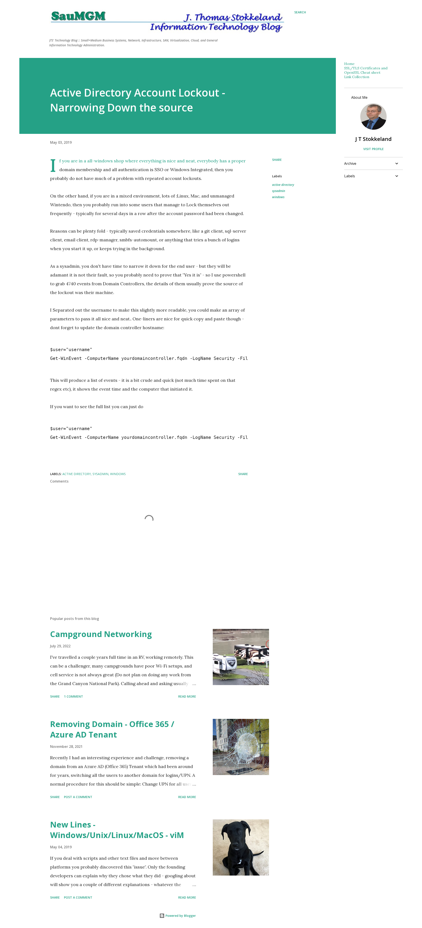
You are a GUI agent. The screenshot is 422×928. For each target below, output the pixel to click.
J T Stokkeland (373, 138)
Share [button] (277, 160)
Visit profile (373, 149)
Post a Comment (78, 797)
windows (278, 197)
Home (349, 63)
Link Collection (356, 77)
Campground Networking (101, 634)
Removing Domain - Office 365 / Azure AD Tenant (112, 729)
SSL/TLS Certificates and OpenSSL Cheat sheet (365, 70)
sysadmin (278, 191)
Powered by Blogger (180, 916)
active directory (283, 185)
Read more (187, 696)
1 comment (73, 696)
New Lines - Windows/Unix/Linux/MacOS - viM (117, 829)
